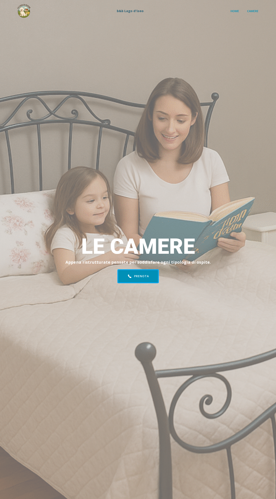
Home (235, 11)
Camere (252, 11)
